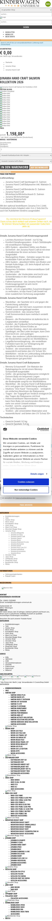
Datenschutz (9, 666)
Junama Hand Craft (18, 536)
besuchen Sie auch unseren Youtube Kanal (15, 619)
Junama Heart (16, 546)
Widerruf (8, 670)
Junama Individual (17, 549)
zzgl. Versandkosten (15, 56)
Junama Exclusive (17, 544)
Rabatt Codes (10, 576)
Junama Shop (10, 531)
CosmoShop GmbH (42, 682)
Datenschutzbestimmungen (25, 498)
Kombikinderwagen (12, 516)
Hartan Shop (10, 520)
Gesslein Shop (10, 555)
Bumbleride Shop (11, 562)
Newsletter (10, 32)
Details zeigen (37, 474)
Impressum (9, 668)
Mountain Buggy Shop (13, 529)
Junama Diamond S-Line (20, 542)
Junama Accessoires (18, 551)
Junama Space (16, 538)
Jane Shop (9, 557)
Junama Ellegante (17, 533)
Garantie (8, 665)
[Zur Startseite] (3, 17)
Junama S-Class (17, 535)
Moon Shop (9, 522)
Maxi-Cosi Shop (11, 527)
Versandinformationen (13, 663)
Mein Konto (10, 36)
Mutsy (7, 564)
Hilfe (7, 657)
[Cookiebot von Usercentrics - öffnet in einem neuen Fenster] (37, 429)
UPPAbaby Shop (11, 559)
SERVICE (8, 659)
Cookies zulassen (26, 482)
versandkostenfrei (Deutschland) (21, 137)
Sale (7, 518)
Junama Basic (16, 540)
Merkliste (9, 34)
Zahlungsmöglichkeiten (13, 574)
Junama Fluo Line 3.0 (18, 548)
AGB (7, 661)
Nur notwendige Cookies (26, 490)
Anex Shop (9, 525)
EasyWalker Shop (11, 524)
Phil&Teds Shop (11, 560)
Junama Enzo (16, 553)
